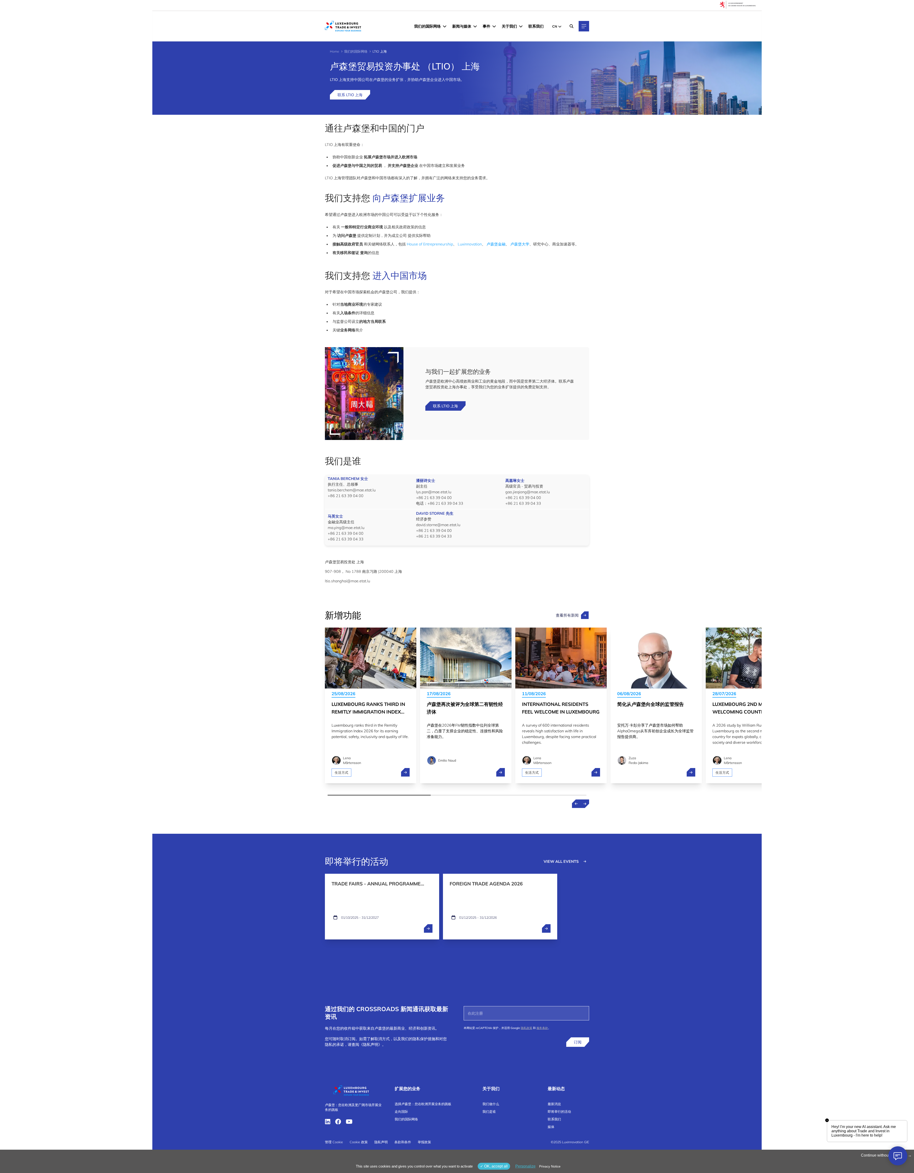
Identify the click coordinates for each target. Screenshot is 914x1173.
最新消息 (554, 1104)
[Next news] (585, 803)
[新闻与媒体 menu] (475, 26)
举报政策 (424, 1142)
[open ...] (428, 928)
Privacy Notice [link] (550, 1166)
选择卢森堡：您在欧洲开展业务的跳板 (423, 1104)
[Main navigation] (584, 26)
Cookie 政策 (359, 1142)
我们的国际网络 (427, 26)
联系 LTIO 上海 (350, 94)
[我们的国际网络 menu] (445, 26)
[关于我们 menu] (521, 26)
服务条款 (542, 1028)
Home (334, 51)
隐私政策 (526, 1028)
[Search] (571, 26)
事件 (486, 26)
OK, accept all (495, 1166)
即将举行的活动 (559, 1111)
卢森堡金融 (496, 244)
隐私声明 (381, 1142)
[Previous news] (576, 803)
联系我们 (536, 26)
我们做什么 (490, 1104)
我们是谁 (489, 1111)
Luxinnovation (470, 244)
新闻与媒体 (461, 26)
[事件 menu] (494, 26)
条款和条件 (402, 1142)
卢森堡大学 (519, 244)
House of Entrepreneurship (430, 244)
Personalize (525, 1166)
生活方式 (341, 772)
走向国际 (401, 1111)
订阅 (577, 1042)
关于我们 (509, 26)
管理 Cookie (334, 1142)
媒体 (551, 1127)
